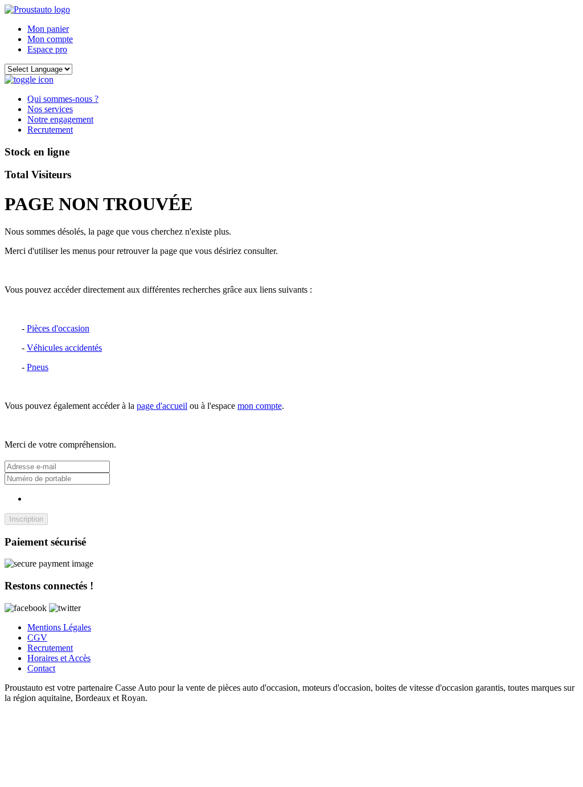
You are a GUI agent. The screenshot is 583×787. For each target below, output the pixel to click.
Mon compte (50, 39)
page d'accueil (162, 406)
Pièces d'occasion (58, 328)
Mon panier (48, 29)
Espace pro (47, 49)
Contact (41, 668)
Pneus (37, 367)
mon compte (259, 406)
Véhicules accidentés (64, 347)
